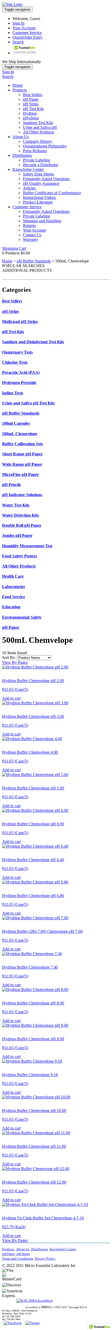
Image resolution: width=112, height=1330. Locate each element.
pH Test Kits (33, 108)
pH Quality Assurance (41, 183)
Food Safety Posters (19, 556)
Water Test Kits (15, 505)
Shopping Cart (14, 248)
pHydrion (31, 118)
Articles (29, 188)
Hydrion (30, 113)
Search (18, 42)
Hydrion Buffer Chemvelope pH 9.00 (33, 1039)
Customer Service (27, 32)
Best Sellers (32, 94)
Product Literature (38, 202)
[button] (46, 1277)
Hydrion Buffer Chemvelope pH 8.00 (33, 1003)
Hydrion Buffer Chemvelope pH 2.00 (33, 680)
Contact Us (32, 235)
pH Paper (31, 99)
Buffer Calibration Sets (22, 444)
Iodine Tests (12, 393)
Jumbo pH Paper (17, 535)
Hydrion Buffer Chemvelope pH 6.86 (33, 895)
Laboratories (13, 586)
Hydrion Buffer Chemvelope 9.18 (30, 1074)
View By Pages (15, 662)
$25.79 (14, 1227)
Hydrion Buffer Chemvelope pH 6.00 (33, 824)
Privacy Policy (44, 1258)
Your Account (24, 28)
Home (18, 85)
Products (20, 90)
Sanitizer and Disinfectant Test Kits (33, 342)
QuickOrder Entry (27, 37)
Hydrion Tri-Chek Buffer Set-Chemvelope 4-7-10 (43, 1218)
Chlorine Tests (15, 362)
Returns (29, 225)
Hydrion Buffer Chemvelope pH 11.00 (34, 1146)
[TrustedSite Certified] (25, 49)
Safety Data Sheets (38, 174)
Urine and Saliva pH (40, 127)
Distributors (22, 155)
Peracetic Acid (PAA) (21, 372)
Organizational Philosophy (45, 146)
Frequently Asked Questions (46, 179)
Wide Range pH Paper (22, 464)
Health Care (13, 576)
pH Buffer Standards (34, 261)
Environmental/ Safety (22, 617)
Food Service (13, 597)
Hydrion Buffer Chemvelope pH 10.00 (34, 1110)
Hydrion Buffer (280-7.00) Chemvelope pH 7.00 (42, 931)
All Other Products (38, 132)
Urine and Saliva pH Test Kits (28, 403)
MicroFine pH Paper (20, 474)
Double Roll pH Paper (21, 525)
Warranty (30, 239)
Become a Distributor (40, 165)
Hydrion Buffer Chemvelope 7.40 (30, 967)
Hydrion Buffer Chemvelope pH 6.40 (33, 860)
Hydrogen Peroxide (19, 382)
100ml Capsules (16, 423)
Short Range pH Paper (22, 454)
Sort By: (9, 657)
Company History (37, 141)
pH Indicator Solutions (22, 494)
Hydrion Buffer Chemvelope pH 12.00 (34, 1182)
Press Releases (35, 150)
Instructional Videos (39, 197)
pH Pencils (11, 484)
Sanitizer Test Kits (38, 122)
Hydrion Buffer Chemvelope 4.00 (30, 752)
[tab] (56, 301)
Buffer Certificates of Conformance (52, 193)
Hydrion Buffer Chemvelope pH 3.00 (33, 716)
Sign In (18, 23)
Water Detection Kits (20, 515)
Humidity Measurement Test (27, 546)
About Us (21, 136)
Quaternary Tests (17, 352)
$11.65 (15, 689)
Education (11, 607)
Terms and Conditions (17, 1258)
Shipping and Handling (42, 221)
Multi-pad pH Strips (20, 321)
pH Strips (31, 104)
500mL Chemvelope (19, 433)
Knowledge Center (28, 169)
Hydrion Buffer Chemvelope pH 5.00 (33, 788)
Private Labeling (36, 160)
